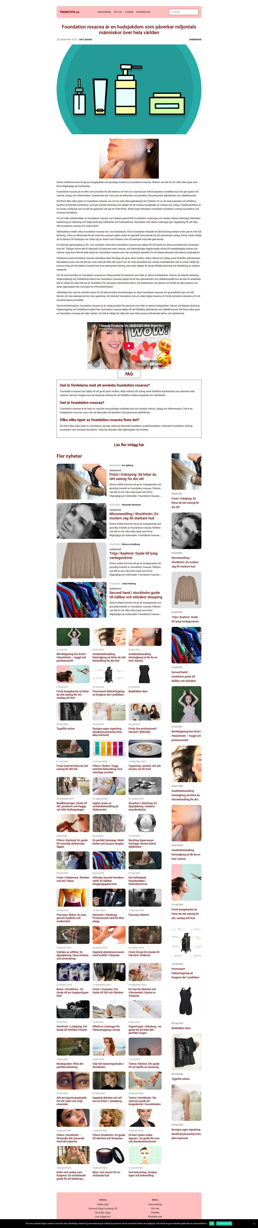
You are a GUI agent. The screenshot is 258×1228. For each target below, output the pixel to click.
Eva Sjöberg (127, 465)
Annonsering (104, 11)
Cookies (129, 11)
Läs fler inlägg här (129, 445)
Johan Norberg (129, 583)
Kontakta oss (143, 11)
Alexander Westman (131, 505)
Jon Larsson (85, 39)
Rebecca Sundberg (131, 544)
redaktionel (195, 39)
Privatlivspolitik (224, 1223)
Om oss (118, 11)
